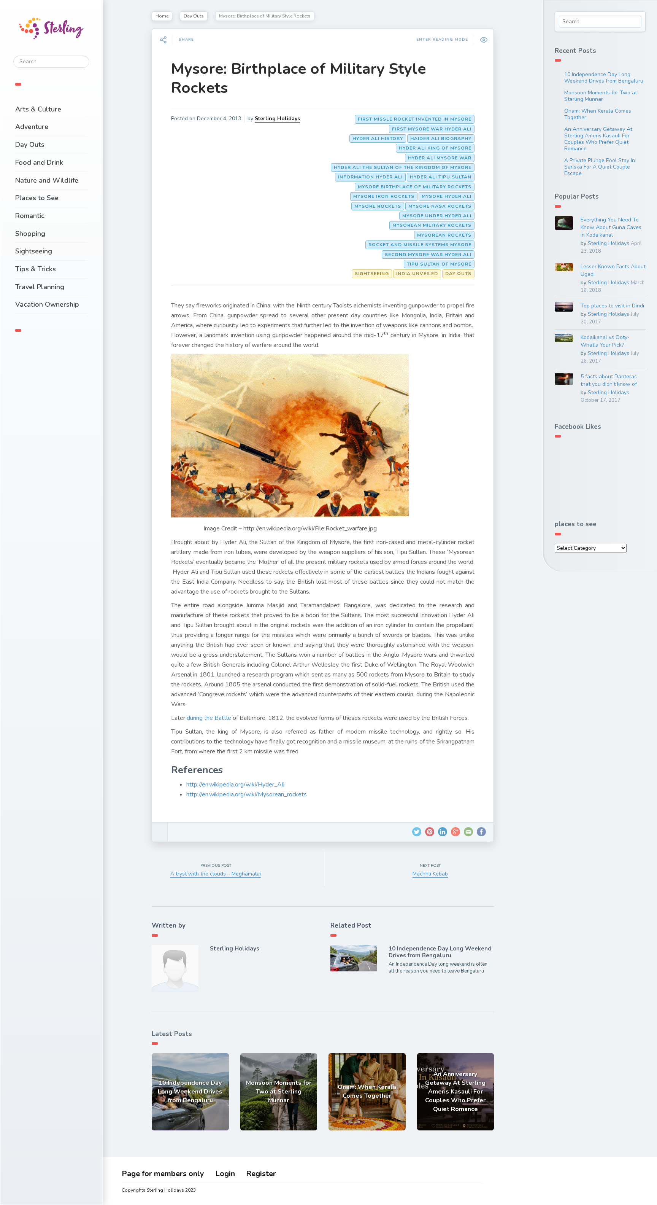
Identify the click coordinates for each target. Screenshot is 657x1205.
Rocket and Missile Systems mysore (419, 245)
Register (261, 1173)
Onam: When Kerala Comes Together (597, 114)
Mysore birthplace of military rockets (414, 187)
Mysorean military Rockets (431, 225)
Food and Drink (39, 162)
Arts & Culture (38, 109)
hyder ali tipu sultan (440, 177)
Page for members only (163, 1173)
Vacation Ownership (47, 304)
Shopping (30, 233)
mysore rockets (377, 206)
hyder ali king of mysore (435, 148)
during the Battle (210, 718)
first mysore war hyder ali (431, 129)
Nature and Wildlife (46, 180)
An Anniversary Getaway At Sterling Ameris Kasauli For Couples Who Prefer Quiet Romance (598, 139)
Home (162, 16)
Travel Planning (39, 286)
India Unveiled (417, 274)
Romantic (29, 215)
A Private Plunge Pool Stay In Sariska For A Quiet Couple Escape (599, 167)
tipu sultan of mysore (439, 264)
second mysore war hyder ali (428, 255)
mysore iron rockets (383, 196)
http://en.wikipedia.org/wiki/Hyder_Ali (235, 784)
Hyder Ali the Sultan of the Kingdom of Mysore (402, 167)
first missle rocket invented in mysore (414, 119)
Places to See (37, 197)
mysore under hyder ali (436, 216)
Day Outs (29, 144)
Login (225, 1173)
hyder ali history (377, 138)
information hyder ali (370, 177)
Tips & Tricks (35, 269)
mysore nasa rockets (439, 206)
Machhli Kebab (430, 873)
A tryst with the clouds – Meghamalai (215, 873)
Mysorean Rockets (444, 235)
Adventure (31, 126)
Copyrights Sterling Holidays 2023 (159, 1190)
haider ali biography (440, 138)
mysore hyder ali (446, 196)
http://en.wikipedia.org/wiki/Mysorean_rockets (246, 794)
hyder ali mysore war (439, 158)
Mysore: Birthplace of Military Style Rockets (298, 78)
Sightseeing (33, 251)
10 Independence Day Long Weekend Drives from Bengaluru (440, 952)
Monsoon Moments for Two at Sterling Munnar (600, 96)
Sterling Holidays (277, 118)
